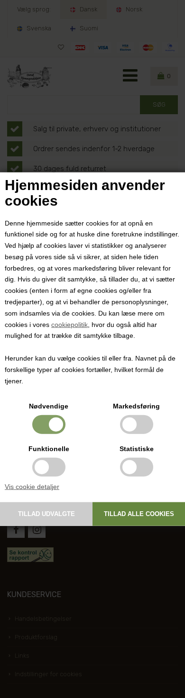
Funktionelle (48, 449)
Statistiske (137, 449)
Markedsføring (136, 406)
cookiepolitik (69, 324)
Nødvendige (48, 406)
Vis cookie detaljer (32, 486)
